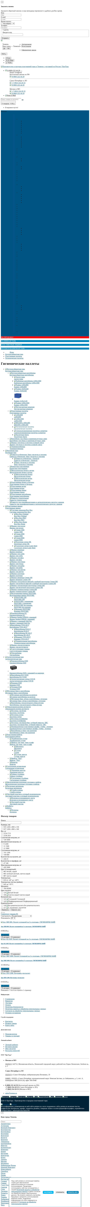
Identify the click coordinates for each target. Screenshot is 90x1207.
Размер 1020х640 (46, 127)
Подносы (44, 325)
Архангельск (6, 1124)
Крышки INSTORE (47, 234)
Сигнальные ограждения (42, 315)
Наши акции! (56, 333)
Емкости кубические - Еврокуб (46, 159)
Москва (4, 1161)
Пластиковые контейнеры (44, 177)
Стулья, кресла (46, 310)
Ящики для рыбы (44, 212)
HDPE (9, 888)
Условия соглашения (13, 1013)
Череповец (5, 1203)
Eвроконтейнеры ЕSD (44, 260)
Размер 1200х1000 (47, 131)
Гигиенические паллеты (47, 143)
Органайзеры (45, 256)
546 (7, 863)
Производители (11, 1034)
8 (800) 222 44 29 (13, 70)
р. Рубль (9, 62)
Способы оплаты (44, 333)
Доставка (8, 1003)
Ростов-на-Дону (7, 1179)
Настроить (48, 1192)
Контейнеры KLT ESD (44, 264)
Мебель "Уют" (44, 312)
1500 (7, 846)
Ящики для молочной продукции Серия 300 (44, 222)
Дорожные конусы (45, 317)
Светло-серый (24, 895)
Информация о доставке (28, 333)
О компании (9, 999)
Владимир (5, 1134)
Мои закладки (10, 1049)
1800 (7, 848)
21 (7, 859)
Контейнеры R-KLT (46, 244)
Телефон (4, 25)
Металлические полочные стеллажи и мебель (42, 327)
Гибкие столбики (44, 319)
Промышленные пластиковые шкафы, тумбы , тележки (44, 290)
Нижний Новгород (8, 1167)
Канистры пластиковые (44, 163)
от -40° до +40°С (13, 880)
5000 (8, 840)
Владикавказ (5, 1132)
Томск (3, 1195)
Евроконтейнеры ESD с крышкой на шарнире (44, 262)
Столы (46, 308)
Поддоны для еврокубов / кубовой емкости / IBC (44, 288)
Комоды (45, 314)
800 (8, 855)
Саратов (4, 1187)
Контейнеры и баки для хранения (44, 292)
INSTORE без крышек (47, 232)
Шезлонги (47, 306)
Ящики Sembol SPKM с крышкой (44, 238)
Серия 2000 (47, 196)
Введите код (7, 32)
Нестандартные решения (47, 133)
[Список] (2, 912)
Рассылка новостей (12, 1051)
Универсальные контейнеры (46, 250)
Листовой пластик (45, 298)
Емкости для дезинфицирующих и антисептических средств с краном (44, 181)
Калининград (6, 1147)
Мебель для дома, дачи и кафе (44, 304)
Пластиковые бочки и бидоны (44, 171)
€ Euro (8, 58)
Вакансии (9, 1001)
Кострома (4, 1153)
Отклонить (60, 1192)
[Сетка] (4, 912)
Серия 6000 (47, 198)
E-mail (3, 17)
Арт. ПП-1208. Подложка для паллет (12, 977)
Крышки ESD (45, 268)
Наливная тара (42, 155)
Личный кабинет (11, 1045)
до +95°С (10, 884)
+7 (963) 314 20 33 (18, 83)
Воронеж (4, 1140)
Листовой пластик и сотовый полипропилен (42, 294)
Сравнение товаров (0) (9, 914)
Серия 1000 (47, 194)
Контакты (72, 333)
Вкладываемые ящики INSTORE (44, 226)
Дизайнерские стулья (45, 302)
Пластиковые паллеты (44, 135)
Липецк (4, 1159)
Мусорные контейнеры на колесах (45, 274)
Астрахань (5, 1126)
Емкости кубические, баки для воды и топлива (44, 157)
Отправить (5, 38)
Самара (3, 1183)
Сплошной (20, 899)
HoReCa (42, 323)
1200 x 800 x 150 (13, 827)
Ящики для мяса (45, 208)
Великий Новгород (8, 1128)
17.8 (9, 833)
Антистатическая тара (42, 258)
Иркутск (4, 1145)
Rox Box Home (46, 190)
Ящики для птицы (44, 210)
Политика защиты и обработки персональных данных (25, 1009)
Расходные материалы (42, 329)
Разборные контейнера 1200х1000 (46, 123)
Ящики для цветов (45, 214)
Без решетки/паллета (32, 905)
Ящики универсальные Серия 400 (44, 224)
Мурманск (5, 1163)
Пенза (3, 1173)
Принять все (73, 1192)
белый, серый (12, 871)
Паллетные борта (46, 147)
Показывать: (5, 918)
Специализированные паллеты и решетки (47, 145)
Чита (2, 1205)
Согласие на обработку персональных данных (22, 1011)
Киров (3, 1151)
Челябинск (5, 1201)
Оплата (8, 1005)
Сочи (3, 1189)
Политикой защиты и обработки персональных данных (25, 1190)
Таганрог (4, 1191)
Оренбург (4, 1171)
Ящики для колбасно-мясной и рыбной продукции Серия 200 (45, 220)
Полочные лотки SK (47, 200)
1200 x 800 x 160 (13, 829)
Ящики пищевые (44, 204)
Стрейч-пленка (44, 331)
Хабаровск (5, 1199)
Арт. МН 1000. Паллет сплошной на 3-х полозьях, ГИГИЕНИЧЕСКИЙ (23, 960)
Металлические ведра (47, 169)
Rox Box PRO (47, 188)
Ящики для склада (44, 192)
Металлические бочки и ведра (44, 165)
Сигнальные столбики (44, 321)
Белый (15, 893)
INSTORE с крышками (46, 230)
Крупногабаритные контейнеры (45, 119)
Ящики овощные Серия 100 (44, 218)
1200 (6, 844)
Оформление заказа (29, 50)
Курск (3, 1157)
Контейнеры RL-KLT (47, 246)
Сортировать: (6, 916)
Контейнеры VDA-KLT (44, 242)
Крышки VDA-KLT (46, 248)
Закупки (64, 333)
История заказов (11, 1047)
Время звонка (6, 21)
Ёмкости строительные (44, 179)
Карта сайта (9, 1025)
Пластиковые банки (44, 175)
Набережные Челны (8, 1165)
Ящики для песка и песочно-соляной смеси (44, 151)
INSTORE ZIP (46, 228)
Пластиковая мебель (42, 300)
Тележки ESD (45, 270)
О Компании (76, 331)
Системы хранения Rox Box (44, 185)
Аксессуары (46, 121)
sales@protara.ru (11, 1093)
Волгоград (5, 1136)
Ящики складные (44, 216)
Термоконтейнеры (44, 153)
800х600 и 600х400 (47, 141)
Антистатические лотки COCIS (45, 266)
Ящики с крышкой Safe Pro (44, 240)
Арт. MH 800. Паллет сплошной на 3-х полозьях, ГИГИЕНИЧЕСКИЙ (23, 926)
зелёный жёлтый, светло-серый (18, 874)
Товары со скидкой (12, 1036)
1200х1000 (47, 139)
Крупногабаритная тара (42, 117)
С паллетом (21, 908)
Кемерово (4, 1149)
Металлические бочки (47, 167)
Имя (2, 13)
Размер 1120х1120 (46, 129)
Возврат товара (11, 1023)
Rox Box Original (47, 187)
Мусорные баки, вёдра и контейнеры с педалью (45, 276)
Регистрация (26, 46)
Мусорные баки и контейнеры (42, 272)
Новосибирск (6, 1169)
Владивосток (6, 1130)
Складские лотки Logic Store (47, 202)
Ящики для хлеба (44, 206)
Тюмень (4, 1197)
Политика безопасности (14, 1007)
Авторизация (26, 44)
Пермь (3, 1175)
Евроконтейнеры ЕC (44, 236)
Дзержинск (5, 1142)
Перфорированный (30, 901)
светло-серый (12, 876)
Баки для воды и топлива (46, 161)
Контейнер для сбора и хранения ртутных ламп (44, 149)
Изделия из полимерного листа (44, 296)
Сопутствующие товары (45, 254)
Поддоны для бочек (44, 282)
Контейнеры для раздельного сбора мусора (45, 278)
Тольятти (4, 1193)
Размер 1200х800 (46, 125)
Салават (4, 1181)
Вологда (4, 1138)
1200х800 (46, 137)
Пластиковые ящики (42, 183)
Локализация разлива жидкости (42, 280)
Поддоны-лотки (45, 284)
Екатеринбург (6, 1143)
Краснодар (5, 1155)
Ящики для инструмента (44, 252)
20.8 (9, 835)
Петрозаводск (6, 1177)
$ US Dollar (9, 60)
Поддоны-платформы (45, 286)
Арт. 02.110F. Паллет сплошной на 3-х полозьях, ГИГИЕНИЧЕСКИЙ (23, 943)
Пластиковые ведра (44, 173)
